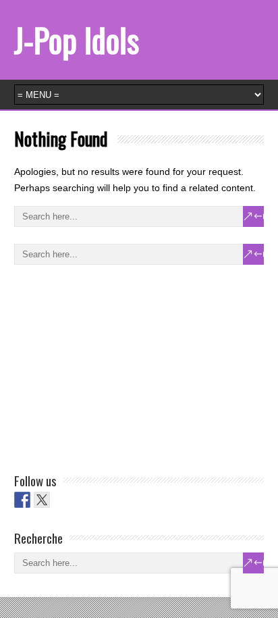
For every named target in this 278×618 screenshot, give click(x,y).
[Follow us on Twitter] (42, 500)
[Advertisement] (115, 366)
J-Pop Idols (76, 39)
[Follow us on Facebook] (22, 500)
